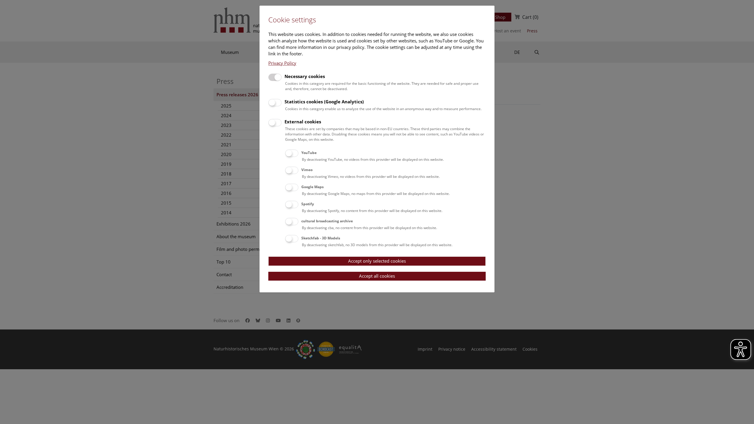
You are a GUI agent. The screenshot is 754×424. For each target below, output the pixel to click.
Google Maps (312, 186)
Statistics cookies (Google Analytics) (324, 102)
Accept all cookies (377, 276)
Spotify (307, 203)
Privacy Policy (282, 63)
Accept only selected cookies (377, 261)
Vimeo (306, 169)
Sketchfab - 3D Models (320, 238)
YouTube (309, 152)
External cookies (303, 122)
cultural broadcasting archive (327, 220)
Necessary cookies (305, 76)
